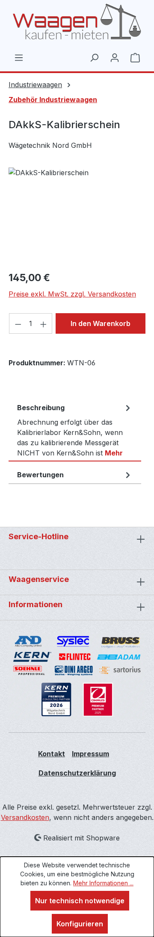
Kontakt (51, 753)
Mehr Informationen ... (103, 883)
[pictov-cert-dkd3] (77, 215)
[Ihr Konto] (114, 57)
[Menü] (19, 57)
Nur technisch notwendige (79, 900)
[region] (77, 215)
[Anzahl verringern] (18, 323)
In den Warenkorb (100, 323)
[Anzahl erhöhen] (44, 323)
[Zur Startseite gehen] (77, 21)
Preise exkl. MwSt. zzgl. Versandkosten (72, 294)
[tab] (75, 430)
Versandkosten (25, 817)
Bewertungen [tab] (40, 474)
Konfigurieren (79, 923)
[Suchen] (94, 57)
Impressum (90, 753)
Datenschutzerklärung (77, 773)
